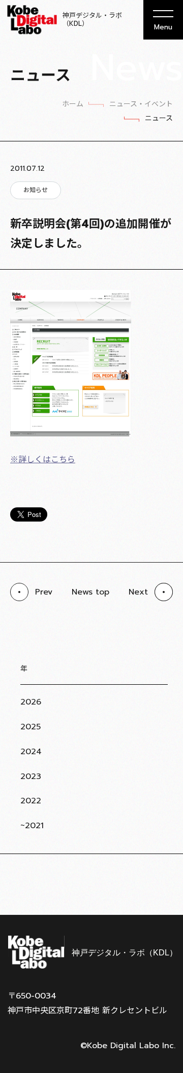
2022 (30, 801)
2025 (30, 727)
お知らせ (35, 190)
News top (90, 592)
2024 (31, 752)
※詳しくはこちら (42, 460)
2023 (30, 776)
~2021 (32, 826)
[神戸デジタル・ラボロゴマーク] (91, 952)
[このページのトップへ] (162, 889)
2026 (30, 702)
